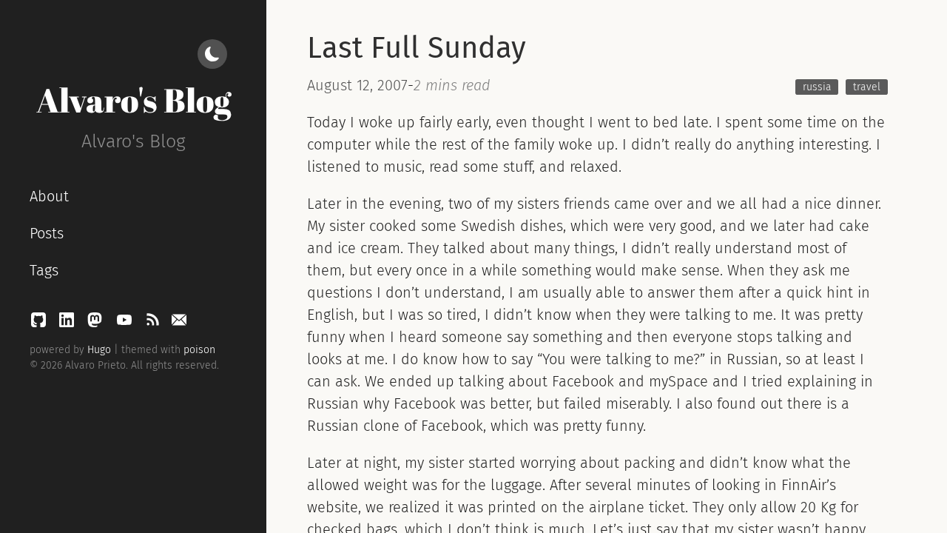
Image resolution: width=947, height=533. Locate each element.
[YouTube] (126, 323)
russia (817, 87)
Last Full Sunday (416, 48)
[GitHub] (41, 323)
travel (866, 87)
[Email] (179, 323)
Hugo (99, 349)
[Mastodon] (97, 323)
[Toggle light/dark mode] (212, 54)
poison (199, 349)
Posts (47, 233)
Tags (44, 270)
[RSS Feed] (154, 323)
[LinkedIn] (68, 323)
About (49, 196)
